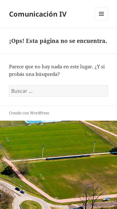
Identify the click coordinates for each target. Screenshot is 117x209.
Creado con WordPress (29, 113)
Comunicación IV (37, 13)
